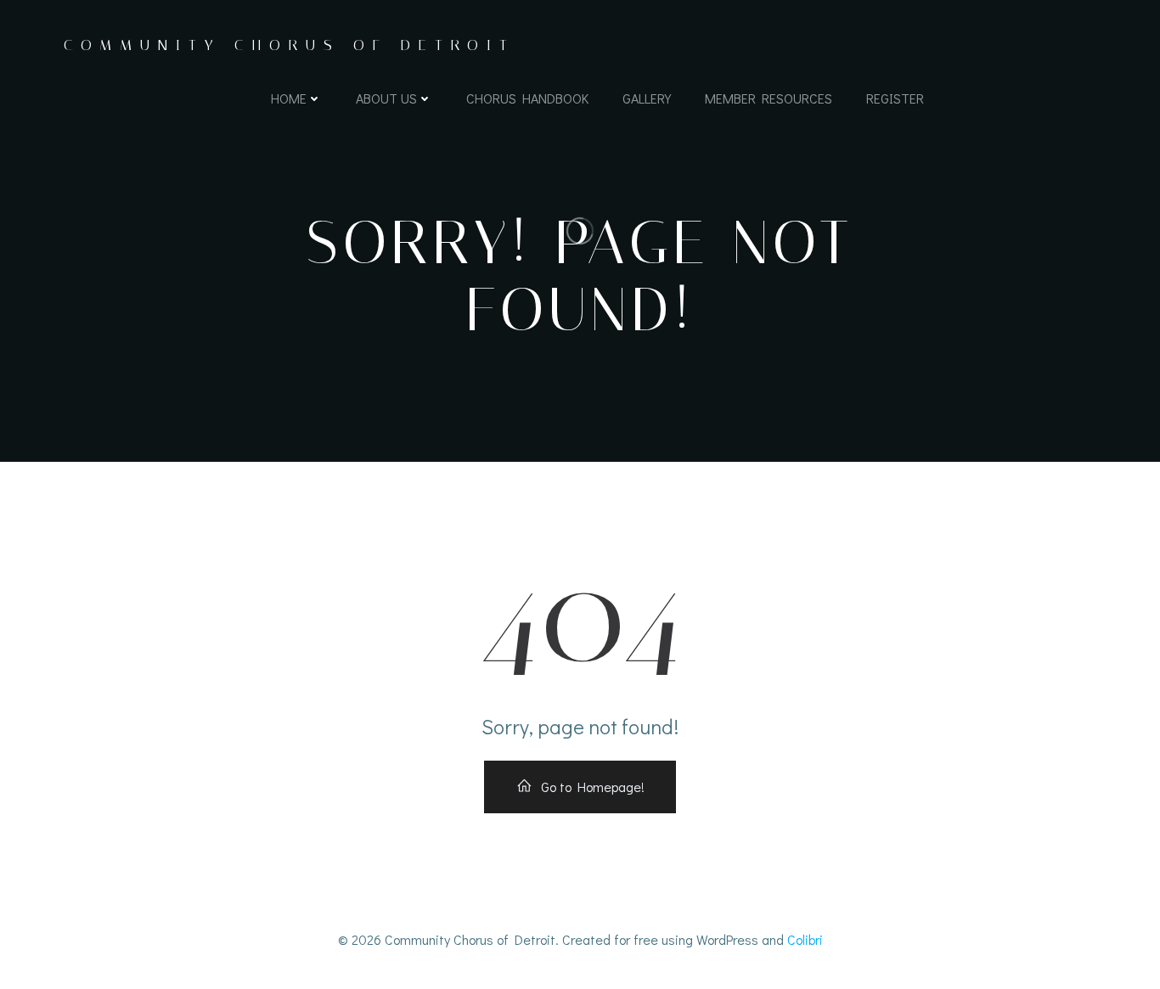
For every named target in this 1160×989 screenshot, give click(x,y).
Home (289, 98)
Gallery (646, 98)
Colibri (805, 939)
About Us (386, 98)
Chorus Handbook (527, 98)
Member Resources (768, 98)
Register (895, 98)
